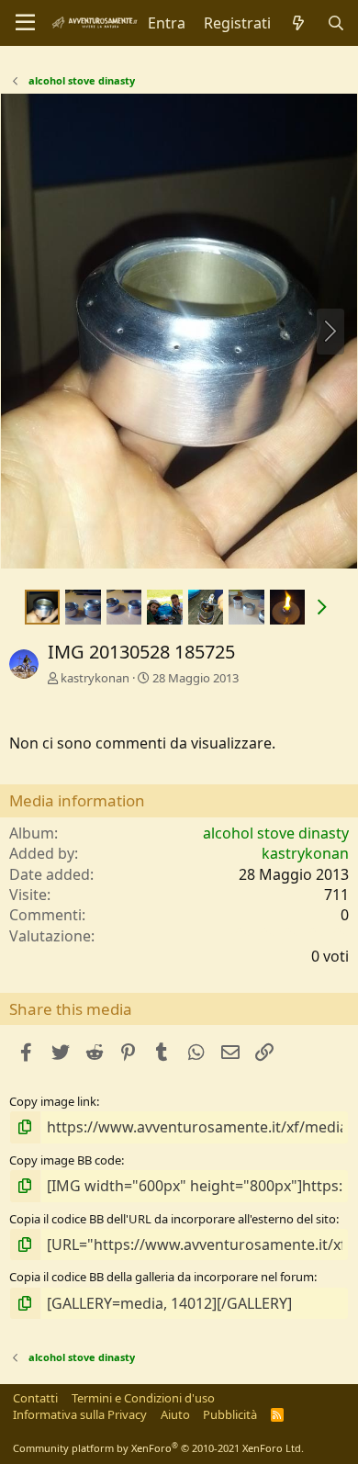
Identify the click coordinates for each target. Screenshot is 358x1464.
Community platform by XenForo (158, 1448)
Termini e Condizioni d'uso (143, 1398)
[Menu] (25, 23)
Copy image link (52, 1101)
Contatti (35, 1398)
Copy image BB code (65, 1160)
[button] (321, 607)
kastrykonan (95, 678)
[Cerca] (335, 23)
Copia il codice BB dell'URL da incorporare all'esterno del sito (172, 1219)
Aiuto (175, 1414)
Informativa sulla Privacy (80, 1414)
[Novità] (299, 23)
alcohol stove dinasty (276, 833)
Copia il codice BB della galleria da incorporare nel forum (161, 1276)
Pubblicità (230, 1414)
